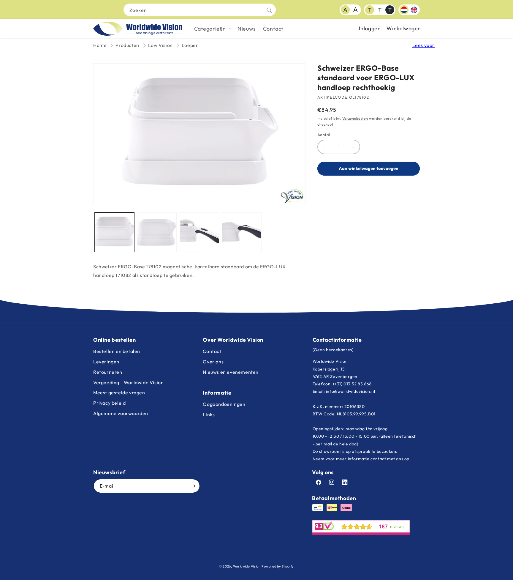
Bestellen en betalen (116, 351)
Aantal (323, 135)
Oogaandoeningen (224, 404)
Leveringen (106, 362)
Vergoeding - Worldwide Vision (128, 382)
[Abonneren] (193, 486)
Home (100, 45)
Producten (127, 45)
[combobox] (200, 10)
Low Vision (160, 45)
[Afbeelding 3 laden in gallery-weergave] (199, 232)
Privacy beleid (109, 403)
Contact (212, 351)
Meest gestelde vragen (119, 392)
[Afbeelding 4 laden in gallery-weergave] (242, 232)
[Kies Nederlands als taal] (404, 9)
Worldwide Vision (247, 566)
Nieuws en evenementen (231, 372)
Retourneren (107, 372)
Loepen (190, 45)
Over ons (213, 362)
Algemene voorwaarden (120, 413)
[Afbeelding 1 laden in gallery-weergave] (114, 232)
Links (209, 414)
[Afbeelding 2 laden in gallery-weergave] (157, 232)
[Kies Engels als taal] (414, 9)
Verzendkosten (355, 118)
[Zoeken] (269, 10)
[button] (212, 29)
